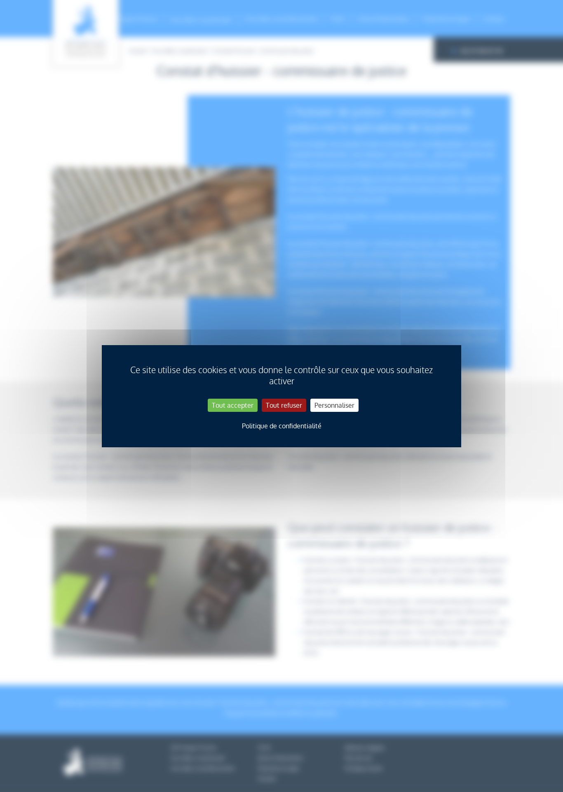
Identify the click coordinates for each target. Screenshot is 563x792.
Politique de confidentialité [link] (281, 426)
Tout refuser (284, 405)
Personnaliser (334, 405)
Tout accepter (232, 405)
